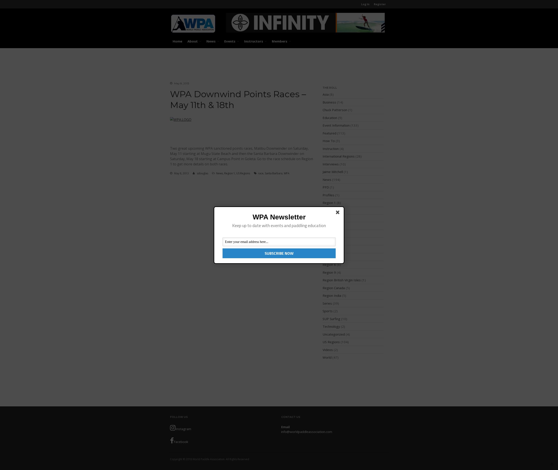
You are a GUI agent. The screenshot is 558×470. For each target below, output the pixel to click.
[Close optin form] (338, 213)
